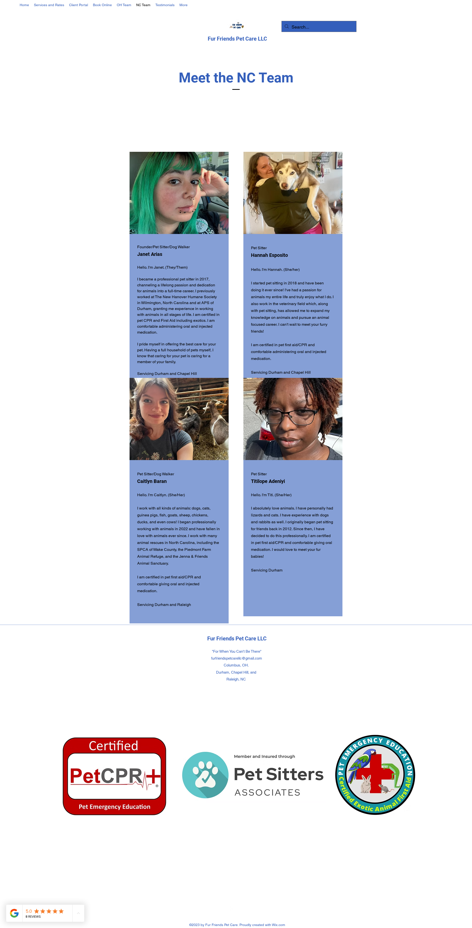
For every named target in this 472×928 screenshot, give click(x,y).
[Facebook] (232, 908)
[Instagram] (239, 908)
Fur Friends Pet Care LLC (237, 39)
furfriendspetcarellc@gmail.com (236, 658)
